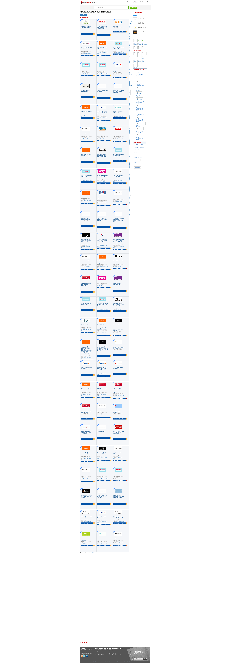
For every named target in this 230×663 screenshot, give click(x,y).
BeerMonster (142, 147)
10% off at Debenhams (101, 431)
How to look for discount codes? (100, 649)
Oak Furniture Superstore (85, 22)
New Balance (136, 144)
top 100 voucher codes (95, 552)
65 (129, 56)
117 (129, 92)
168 (129, 148)
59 (129, 52)
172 (129, 152)
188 (129, 169)
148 (129, 126)
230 (129, 215)
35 (129, 39)
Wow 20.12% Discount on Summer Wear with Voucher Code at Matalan (86, 432)
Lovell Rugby (136, 162)
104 (129, 79)
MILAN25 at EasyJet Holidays (86, 196)
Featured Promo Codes (139, 69)
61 (129, 54)
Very (101, 171)
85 (129, 67)
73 (129, 60)
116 (129, 91)
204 (129, 187)
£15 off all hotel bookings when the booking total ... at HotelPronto (118, 134)
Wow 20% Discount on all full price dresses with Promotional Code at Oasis (118, 261)
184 (129, 165)
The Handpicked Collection (117, 491)
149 (129, 127)
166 (129, 145)
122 (129, 97)
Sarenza (85, 43)
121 (129, 96)
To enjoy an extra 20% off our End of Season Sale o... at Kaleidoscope (86, 496)
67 (129, 57)
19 (129, 31)
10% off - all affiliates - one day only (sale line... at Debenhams (102, 496)
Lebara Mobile (137, 167)
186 (129, 167)
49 (129, 47)
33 (129, 38)
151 (129, 129)
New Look (85, 512)
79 (129, 63)
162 (129, 141)
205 (129, 188)
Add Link (110, 652)
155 (129, 133)
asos (91, 643)
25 (129, 34)
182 (129, 163)
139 (129, 116)
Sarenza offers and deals (87, 53)
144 (129, 121)
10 (130, 25)
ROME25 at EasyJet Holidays (86, 111)
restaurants (109, 643)
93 (129, 71)
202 (129, 185)
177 (129, 157)
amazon (81, 643)
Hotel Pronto (117, 129)
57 (129, 51)
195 (129, 177)
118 (129, 93)
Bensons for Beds (117, 235)
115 (129, 90)
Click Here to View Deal (102, 35)
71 (129, 59)
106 (129, 81)
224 (129, 209)
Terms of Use (111, 649)
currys (99, 643)
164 (129, 143)
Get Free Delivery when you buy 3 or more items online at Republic (102, 539)
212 (129, 196)
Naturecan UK (137, 159)
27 (129, 35)
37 (129, 40)
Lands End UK (117, 534)
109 (129, 84)
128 (129, 104)
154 (129, 132)
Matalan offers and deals (86, 437)
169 (129, 149)
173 (129, 153)
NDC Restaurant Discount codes (86, 653)
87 (129, 68)
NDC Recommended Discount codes (87, 652)
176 (129, 156)
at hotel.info (115, 26)
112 (130, 86)
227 (129, 212)
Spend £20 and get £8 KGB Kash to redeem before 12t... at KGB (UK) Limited (102, 134)
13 (129, 27)
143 (129, 120)
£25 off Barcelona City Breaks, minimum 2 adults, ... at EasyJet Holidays (102, 261)
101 (130, 75)
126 (129, 102)
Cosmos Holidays (101, 22)
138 (129, 115)
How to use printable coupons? (100, 654)
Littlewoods (85, 86)
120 (129, 95)
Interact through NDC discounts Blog (115, 654)
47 (129, 46)
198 (129, 180)
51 (129, 48)
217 (129, 201)
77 (129, 62)
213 (129, 197)
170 (129, 150)
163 (129, 142)
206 (129, 189)
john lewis (122, 643)
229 (129, 214)
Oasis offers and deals (119, 266)
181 (129, 162)
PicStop (142, 164)
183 (129, 164)
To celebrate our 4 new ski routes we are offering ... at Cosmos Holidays (102, 27)
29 (129, 36)
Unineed (136, 147)
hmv (114, 643)
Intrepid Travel (85, 320)
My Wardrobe (85, 235)
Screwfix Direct (117, 65)
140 (129, 117)
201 (129, 184)
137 (129, 114)
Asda (89, 643)
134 (129, 110)
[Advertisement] (90, 632)
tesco (84, 643)
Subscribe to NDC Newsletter (100, 653)
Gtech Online (101, 150)
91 (129, 70)
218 (129, 202)
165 (129, 144)
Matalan (85, 427)
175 (129, 155)
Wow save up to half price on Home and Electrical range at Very (102, 176)
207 (129, 190)
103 (129, 78)
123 (129, 98)
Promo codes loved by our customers (87, 649)
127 (129, 103)
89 (129, 69)
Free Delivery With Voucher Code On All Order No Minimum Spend (140, 84)
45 (129, 45)
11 (129, 26)
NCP (135, 149)
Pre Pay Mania (117, 342)
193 (129, 175)
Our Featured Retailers (139, 36)
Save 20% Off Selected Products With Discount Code (139, 96)
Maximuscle (117, 363)
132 (129, 108)
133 (129, 109)
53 (129, 49)
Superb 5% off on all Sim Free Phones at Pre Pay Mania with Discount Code (102, 368)
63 (129, 55)
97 (129, 73)
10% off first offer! (100, 282)
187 (129, 168)
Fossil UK (136, 152)
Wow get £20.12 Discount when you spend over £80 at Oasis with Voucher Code (118, 304)
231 (129, 216)
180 (129, 161)
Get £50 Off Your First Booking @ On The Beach (139, 75)
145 (129, 122)
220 (129, 204)
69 (129, 58)
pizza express (95, 643)
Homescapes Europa (138, 157)
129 (129, 105)
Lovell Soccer (137, 164)
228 (129, 213)
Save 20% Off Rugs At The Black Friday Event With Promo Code (139, 120)
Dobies (142, 144)
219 (129, 203)
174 (129, 154)
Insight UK (117, 320)
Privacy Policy (111, 650)
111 (131, 85)
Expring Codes (83, 654)
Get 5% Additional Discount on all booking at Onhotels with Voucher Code (102, 240)
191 (129, 173)
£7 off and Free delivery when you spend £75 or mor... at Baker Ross (102, 304)
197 (129, 179)
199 (129, 181)
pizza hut (104, 643)
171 (129, 151)
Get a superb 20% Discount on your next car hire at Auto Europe (102, 198)
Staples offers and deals (119, 437)
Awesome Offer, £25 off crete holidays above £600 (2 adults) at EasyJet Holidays (86, 453)
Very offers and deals (102, 181)
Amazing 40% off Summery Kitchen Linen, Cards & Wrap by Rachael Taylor (86, 539)
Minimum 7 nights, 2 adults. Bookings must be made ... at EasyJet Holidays (86, 389)
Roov (139, 149)
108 (129, 83)
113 (129, 87)
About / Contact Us (112, 653)
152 (129, 130)
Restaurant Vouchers (134, 2)
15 (129, 28)
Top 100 (128, 1)
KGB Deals (101, 129)
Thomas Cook (117, 214)
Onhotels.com (101, 235)
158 (129, 137)
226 (129, 211)
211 (129, 195)
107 (129, 82)
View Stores (83, 14)
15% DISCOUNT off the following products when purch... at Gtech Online (101, 155)
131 (129, 107)
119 (129, 94)
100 (131, 74)
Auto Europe (101, 193)
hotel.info (117, 22)
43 (129, 44)
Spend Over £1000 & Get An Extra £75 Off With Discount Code (140, 131)
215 (129, 199)
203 (129, 186)
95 (129, 72)
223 (129, 208)
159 (129, 138)
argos (87, 643)
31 (129, 37)
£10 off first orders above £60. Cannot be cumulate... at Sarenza (86, 48)
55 (129, 50)
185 (129, 166)
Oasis (117, 257)
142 (129, 119)
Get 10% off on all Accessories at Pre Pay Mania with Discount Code (118, 347)
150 (129, 128)
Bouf (85, 534)
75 (129, 61)
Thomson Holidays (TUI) (117, 406)
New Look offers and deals (87, 521)
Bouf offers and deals (86, 543)
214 (129, 198)
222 (129, 207)
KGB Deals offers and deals (103, 138)
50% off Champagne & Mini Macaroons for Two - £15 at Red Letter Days (102, 389)
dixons (112, 643)
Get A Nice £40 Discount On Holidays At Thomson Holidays (118, 411)
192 (129, 174)
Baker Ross (117, 43)
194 (129, 176)
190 (129, 172)
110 (129, 85)
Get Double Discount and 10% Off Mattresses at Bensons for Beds (118, 283)
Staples (117, 427)
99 (129, 74)
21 (129, 32)
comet (102, 643)
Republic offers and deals (119, 116)
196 (129, 178)
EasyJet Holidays (101, 43)
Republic (117, 107)
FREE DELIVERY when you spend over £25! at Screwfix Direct (118, 70)
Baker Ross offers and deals (120, 52)
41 (129, 43)
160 (129, 139)
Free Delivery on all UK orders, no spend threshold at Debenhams (102, 219)
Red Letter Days (85, 278)
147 (129, 125)
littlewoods (118, 643)
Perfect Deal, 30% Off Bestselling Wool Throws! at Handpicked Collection (118, 496)
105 (129, 80)
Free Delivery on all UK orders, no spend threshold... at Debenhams (86, 261)
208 (129, 191)
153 (129, 131)
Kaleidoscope (85, 491)
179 (129, 160)
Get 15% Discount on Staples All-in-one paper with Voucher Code (118, 432)
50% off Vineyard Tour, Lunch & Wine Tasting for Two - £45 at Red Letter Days (86, 411)
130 (129, 106)
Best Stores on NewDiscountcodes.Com (88, 650)
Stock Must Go (137, 154)
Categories (142, 1)
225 (129, 210)
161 (129, 140)
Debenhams (101, 86)
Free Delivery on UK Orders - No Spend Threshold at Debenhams (118, 91)
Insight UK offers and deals (120, 333)
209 (129, 192)
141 (129, 118)
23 (129, 33)
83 (129, 66)
